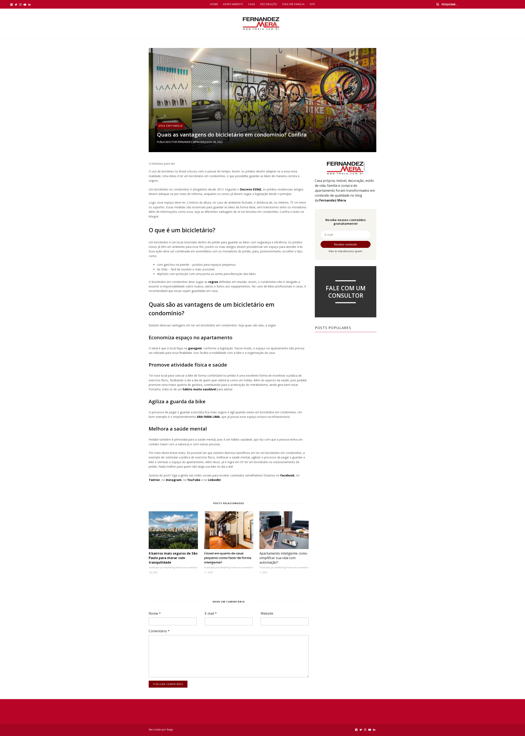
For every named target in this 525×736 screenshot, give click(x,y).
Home (214, 4)
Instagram (173, 480)
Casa (251, 4)
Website (267, 613)
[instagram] (20, 4)
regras (213, 282)
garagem (194, 348)
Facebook (287, 475)
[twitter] (16, 4)
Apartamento (233, 4)
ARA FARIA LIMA (208, 417)
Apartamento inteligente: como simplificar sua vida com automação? (283, 558)
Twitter (154, 480)
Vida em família (293, 4)
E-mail (211, 613)
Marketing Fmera (173, 567)
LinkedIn (214, 480)
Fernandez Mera (189, 142)
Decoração (268, 4)
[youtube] (25, 4)
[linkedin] (29, 4)
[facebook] (11, 4)
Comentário (159, 631)
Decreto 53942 (250, 189)
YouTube (193, 480)
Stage (170, 729)
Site (312, 4)
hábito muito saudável (199, 389)
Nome (155, 613)
